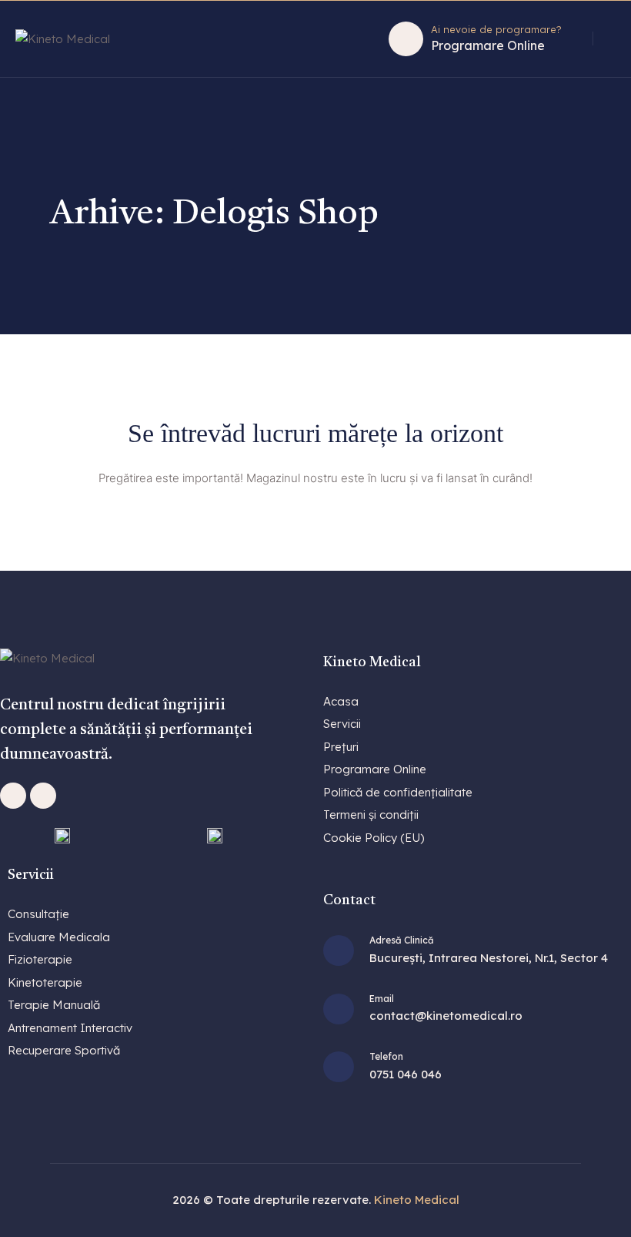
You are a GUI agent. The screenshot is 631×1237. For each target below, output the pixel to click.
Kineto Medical (416, 1199)
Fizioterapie (40, 959)
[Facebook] (13, 796)
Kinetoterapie (45, 982)
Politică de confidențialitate (397, 792)
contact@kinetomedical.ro (445, 1015)
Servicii (342, 723)
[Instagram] (43, 796)
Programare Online (488, 45)
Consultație (38, 914)
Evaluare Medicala (59, 937)
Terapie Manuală (54, 1004)
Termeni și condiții (371, 814)
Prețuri (341, 746)
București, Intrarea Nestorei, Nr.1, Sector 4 (488, 957)
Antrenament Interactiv (70, 1028)
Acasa (341, 701)
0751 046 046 (405, 1074)
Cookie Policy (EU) (373, 837)
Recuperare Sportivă (64, 1050)
